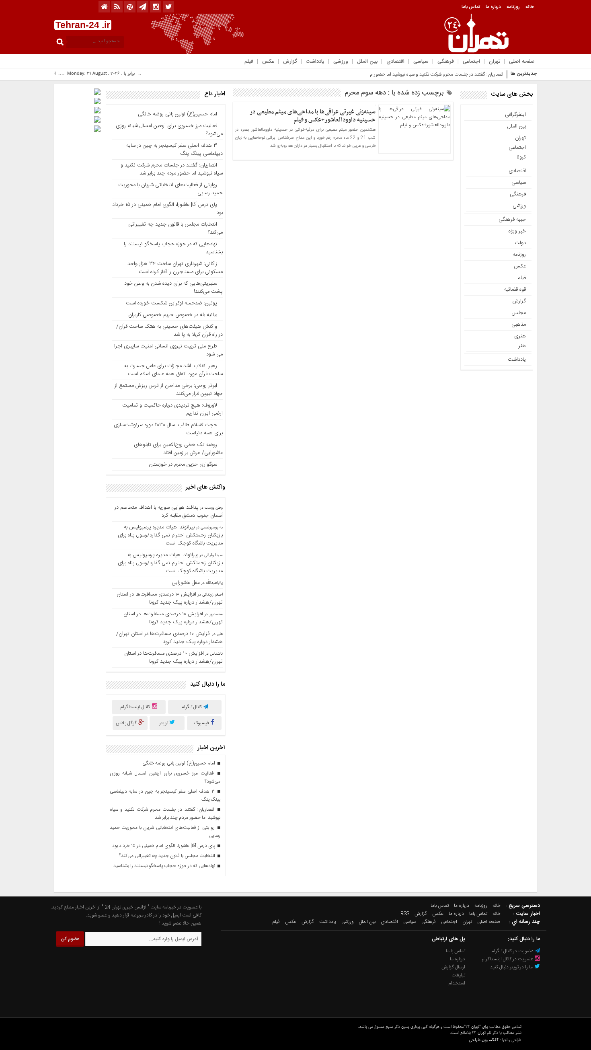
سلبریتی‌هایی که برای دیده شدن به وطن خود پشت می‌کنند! (173, 287)
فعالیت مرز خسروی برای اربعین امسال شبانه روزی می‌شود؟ (169, 129)
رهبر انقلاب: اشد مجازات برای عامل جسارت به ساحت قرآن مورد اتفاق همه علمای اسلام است (173, 370)
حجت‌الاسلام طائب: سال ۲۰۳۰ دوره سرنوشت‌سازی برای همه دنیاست (168, 429)
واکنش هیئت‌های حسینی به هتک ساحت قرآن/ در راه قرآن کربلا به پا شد (169, 330)
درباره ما (493, 7)
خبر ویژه (517, 231)
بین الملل (367, 61)
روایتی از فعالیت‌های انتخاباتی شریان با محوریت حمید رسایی (170, 189)
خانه (529, 7)
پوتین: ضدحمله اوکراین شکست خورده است (171, 303)
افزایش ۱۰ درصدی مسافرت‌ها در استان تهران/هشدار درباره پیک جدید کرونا (170, 598)
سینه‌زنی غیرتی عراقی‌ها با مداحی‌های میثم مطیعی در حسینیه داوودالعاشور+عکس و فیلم (313, 116)
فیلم (248, 61)
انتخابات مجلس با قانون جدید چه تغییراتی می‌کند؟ (175, 228)
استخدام (456, 983)
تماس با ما (455, 951)
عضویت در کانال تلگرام (513, 951)
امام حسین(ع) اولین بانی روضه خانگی (177, 114)
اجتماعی (471, 61)
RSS (404, 914)
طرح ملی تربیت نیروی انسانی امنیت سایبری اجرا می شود (168, 350)
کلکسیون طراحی (484, 1040)
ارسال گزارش (453, 967)
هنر (522, 345)
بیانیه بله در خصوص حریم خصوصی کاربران (172, 314)
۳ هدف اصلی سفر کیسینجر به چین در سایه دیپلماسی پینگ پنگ (174, 149)
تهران (494, 61)
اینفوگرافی (515, 114)
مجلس (518, 312)
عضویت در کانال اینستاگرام (508, 959)
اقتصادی (395, 61)
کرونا (521, 157)
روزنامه (513, 7)
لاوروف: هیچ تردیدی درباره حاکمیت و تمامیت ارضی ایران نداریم (172, 409)
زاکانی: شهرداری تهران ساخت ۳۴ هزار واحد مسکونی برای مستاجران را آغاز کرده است (175, 267)
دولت (520, 242)
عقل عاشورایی (186, 582)
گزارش (290, 61)
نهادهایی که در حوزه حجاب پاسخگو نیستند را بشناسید (173, 248)
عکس (268, 61)
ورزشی (340, 61)
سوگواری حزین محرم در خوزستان (183, 464)
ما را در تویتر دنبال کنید (512, 967)
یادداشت (315, 61)
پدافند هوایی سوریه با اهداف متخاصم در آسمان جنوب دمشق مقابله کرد (169, 511)
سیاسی (421, 61)
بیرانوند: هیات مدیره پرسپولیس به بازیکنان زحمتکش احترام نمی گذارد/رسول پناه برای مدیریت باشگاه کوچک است (170, 535)
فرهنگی (445, 61)
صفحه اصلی (522, 61)
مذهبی (518, 324)
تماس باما (471, 7)
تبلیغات (458, 975)
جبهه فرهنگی (512, 219)
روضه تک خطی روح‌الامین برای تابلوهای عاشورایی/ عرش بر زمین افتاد (178, 448)
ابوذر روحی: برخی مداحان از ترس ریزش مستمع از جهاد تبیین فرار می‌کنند (169, 389)
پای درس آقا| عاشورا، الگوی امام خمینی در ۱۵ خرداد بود (167, 208)
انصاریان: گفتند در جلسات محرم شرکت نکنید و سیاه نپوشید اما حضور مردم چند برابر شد (421, 74)
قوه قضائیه (515, 289)
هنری (520, 336)
